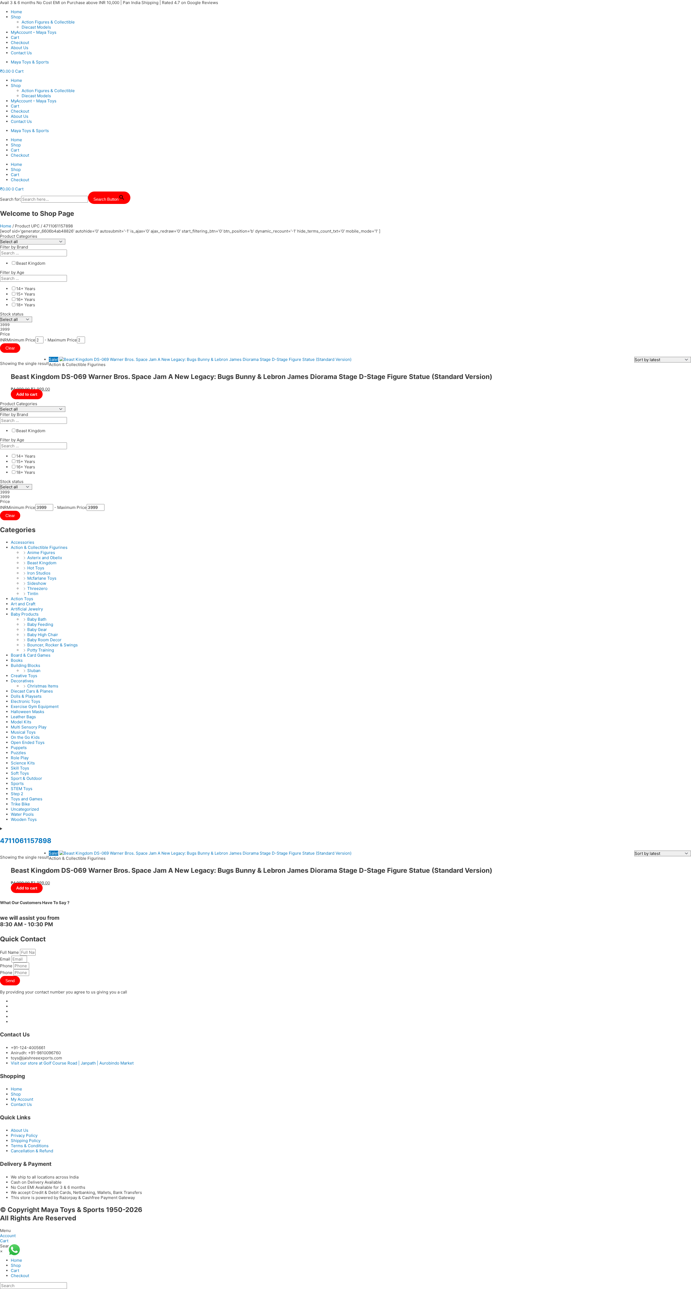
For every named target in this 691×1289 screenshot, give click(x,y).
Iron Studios (38, 573)
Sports (17, 783)
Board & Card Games (30, 655)
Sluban (33, 670)
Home (16, 11)
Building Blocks (25, 665)
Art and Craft (23, 603)
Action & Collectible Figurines (39, 547)
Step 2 (17, 793)
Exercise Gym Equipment (35, 706)
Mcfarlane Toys (41, 578)
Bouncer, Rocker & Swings (52, 644)
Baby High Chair (42, 634)
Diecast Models (36, 27)
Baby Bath (36, 619)
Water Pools (22, 814)
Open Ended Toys (28, 742)
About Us (19, 47)
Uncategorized (25, 809)
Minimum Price (21, 340)
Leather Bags (23, 716)
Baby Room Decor (44, 639)
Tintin (32, 593)
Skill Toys (20, 768)
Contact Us (21, 52)
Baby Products (25, 614)
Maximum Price (62, 340)
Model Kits (21, 721)
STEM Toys (21, 788)
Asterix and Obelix (44, 557)
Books (17, 660)
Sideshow (36, 583)
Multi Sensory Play (28, 727)
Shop (16, 16)
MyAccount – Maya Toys (33, 32)
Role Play (20, 757)
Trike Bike (20, 804)
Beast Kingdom (41, 562)
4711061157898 (25, 841)
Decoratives (22, 680)
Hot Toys (35, 567)
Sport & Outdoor (26, 778)
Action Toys (22, 598)
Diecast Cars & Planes (32, 691)
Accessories (22, 542)
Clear (10, 348)
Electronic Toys (25, 701)
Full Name (10, 952)
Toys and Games (26, 798)
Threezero (37, 588)
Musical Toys (23, 732)
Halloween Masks (27, 711)
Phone (6, 965)
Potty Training (40, 650)
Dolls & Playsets (26, 696)
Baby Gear (37, 629)
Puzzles (18, 752)
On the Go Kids (25, 737)
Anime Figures (41, 552)
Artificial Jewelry (27, 609)
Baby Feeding (40, 624)
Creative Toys (24, 675)
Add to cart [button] (26, 394)
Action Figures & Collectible (48, 22)
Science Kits (23, 763)
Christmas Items (42, 686)
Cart (15, 37)
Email (5, 959)
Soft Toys (20, 773)
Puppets (19, 747)
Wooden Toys (24, 819)
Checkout (20, 42)
